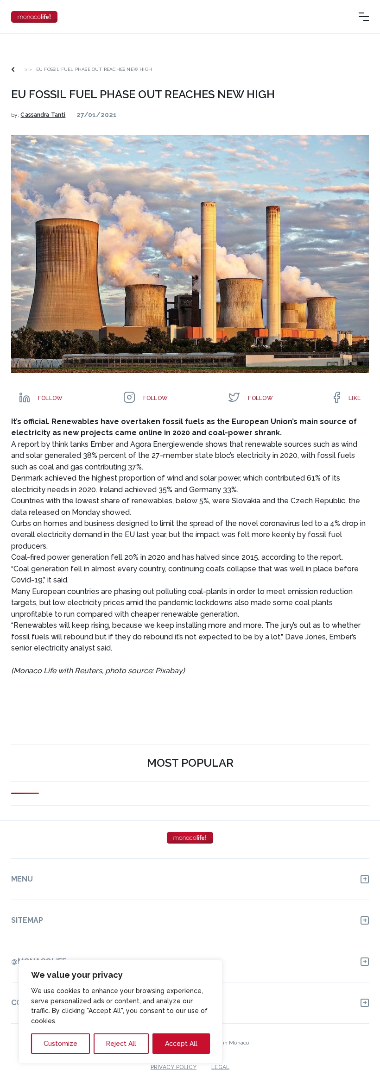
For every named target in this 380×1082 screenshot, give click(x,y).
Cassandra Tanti (42, 115)
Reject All (121, 1043)
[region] (120, 1011)
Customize (60, 1043)
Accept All (181, 1043)
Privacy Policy (173, 1067)
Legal (220, 1067)
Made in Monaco (228, 1042)
